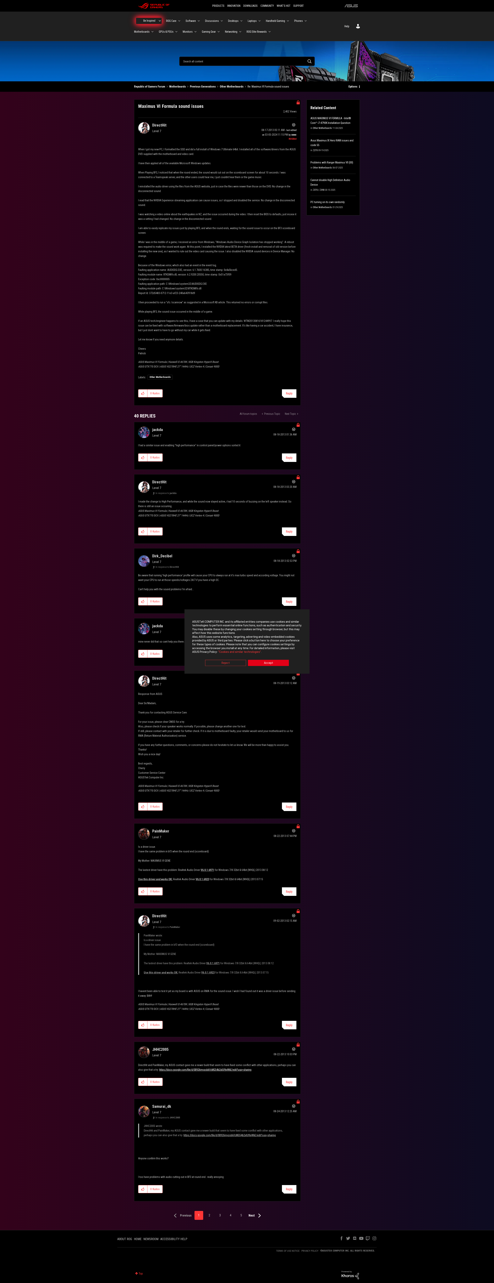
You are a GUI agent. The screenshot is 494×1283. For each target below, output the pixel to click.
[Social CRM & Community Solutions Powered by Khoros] (350, 1274)
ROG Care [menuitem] (171, 20)
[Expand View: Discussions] (222, 21)
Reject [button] (226, 662)
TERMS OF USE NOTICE (287, 1250)
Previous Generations (203, 86)
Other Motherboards (232, 86)
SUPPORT (298, 5)
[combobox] (247, 61)
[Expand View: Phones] (306, 21)
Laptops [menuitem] (252, 20)
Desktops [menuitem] (233, 20)
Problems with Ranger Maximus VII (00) (331, 162)
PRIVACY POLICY (309, 1250)
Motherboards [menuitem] (142, 31)
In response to (166, 493)
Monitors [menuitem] (188, 31)
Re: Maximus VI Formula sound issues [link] (268, 86)
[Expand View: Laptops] (259, 21)
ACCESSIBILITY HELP (173, 1239)
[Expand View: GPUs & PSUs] (176, 31)
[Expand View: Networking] (240, 31)
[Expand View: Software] (199, 21)
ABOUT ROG (124, 1239)
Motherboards (177, 86)
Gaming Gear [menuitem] (209, 31)
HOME (137, 1239)
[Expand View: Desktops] (241, 21)
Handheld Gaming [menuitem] (275, 20)
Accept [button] (268, 662)
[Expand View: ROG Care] (179, 21)
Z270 (315, 150)
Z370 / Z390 (318, 190)
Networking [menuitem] (231, 31)
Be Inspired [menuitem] (149, 20)
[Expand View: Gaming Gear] (219, 31)
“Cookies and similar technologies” (239, 652)
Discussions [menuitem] (212, 20)
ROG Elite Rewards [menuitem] (257, 31)
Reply (289, 393)
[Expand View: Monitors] (195, 31)
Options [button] (352, 86)
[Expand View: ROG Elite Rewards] (270, 31)
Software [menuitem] (191, 20)
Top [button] (141, 1273)
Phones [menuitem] (298, 20)
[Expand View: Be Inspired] (160, 20)
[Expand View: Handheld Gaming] (288, 21)
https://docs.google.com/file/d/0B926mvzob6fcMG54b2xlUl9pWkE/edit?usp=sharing (205, 1069)
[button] (142, 393)
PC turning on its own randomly (327, 202)
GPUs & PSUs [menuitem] (166, 31)
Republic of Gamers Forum (149, 86)
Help (346, 26)
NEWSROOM (150, 1239)
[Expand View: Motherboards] (152, 31)
